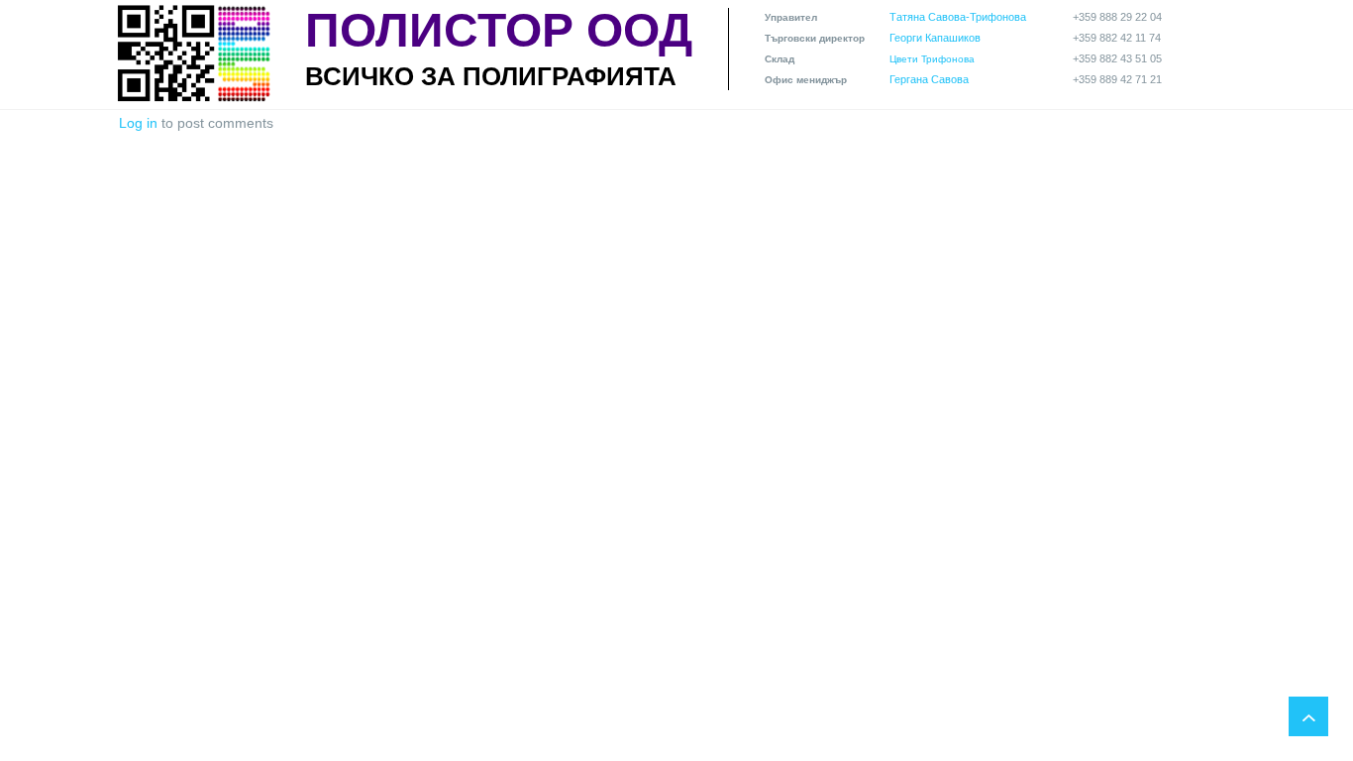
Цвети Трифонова (932, 59)
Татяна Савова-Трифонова (957, 17)
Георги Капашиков (935, 38)
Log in (138, 123)
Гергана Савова (929, 79)
